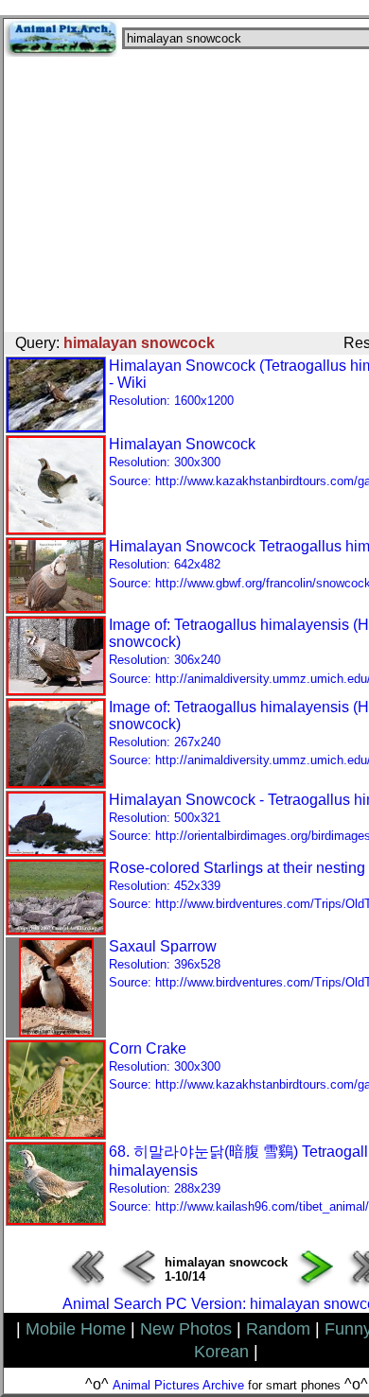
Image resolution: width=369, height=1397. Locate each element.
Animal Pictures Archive (178, 1385)
